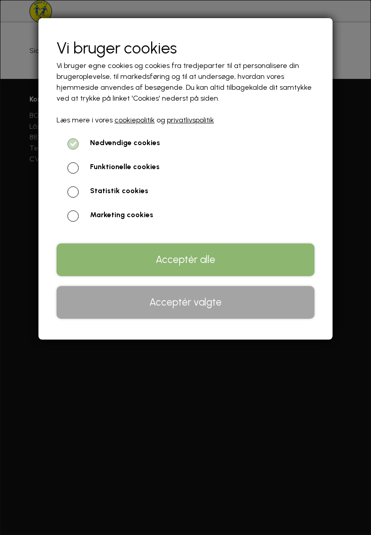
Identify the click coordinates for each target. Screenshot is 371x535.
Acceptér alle (185, 259)
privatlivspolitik (190, 120)
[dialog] (185, 267)
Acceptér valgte (185, 302)
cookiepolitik (134, 120)
